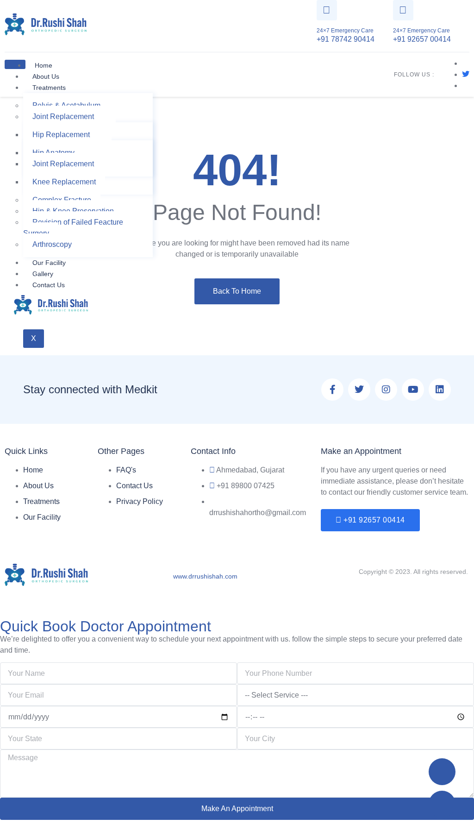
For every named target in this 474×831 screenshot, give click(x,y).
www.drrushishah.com (205, 576)
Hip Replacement (61, 134)
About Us (45, 76)
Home (43, 65)
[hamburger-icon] (15, 64)
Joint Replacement (63, 116)
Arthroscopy (52, 244)
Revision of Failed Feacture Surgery (73, 227)
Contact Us (48, 285)
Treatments (49, 87)
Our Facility (49, 262)
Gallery (42, 273)
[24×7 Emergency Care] (327, 10)
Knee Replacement (64, 182)
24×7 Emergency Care (345, 30)
